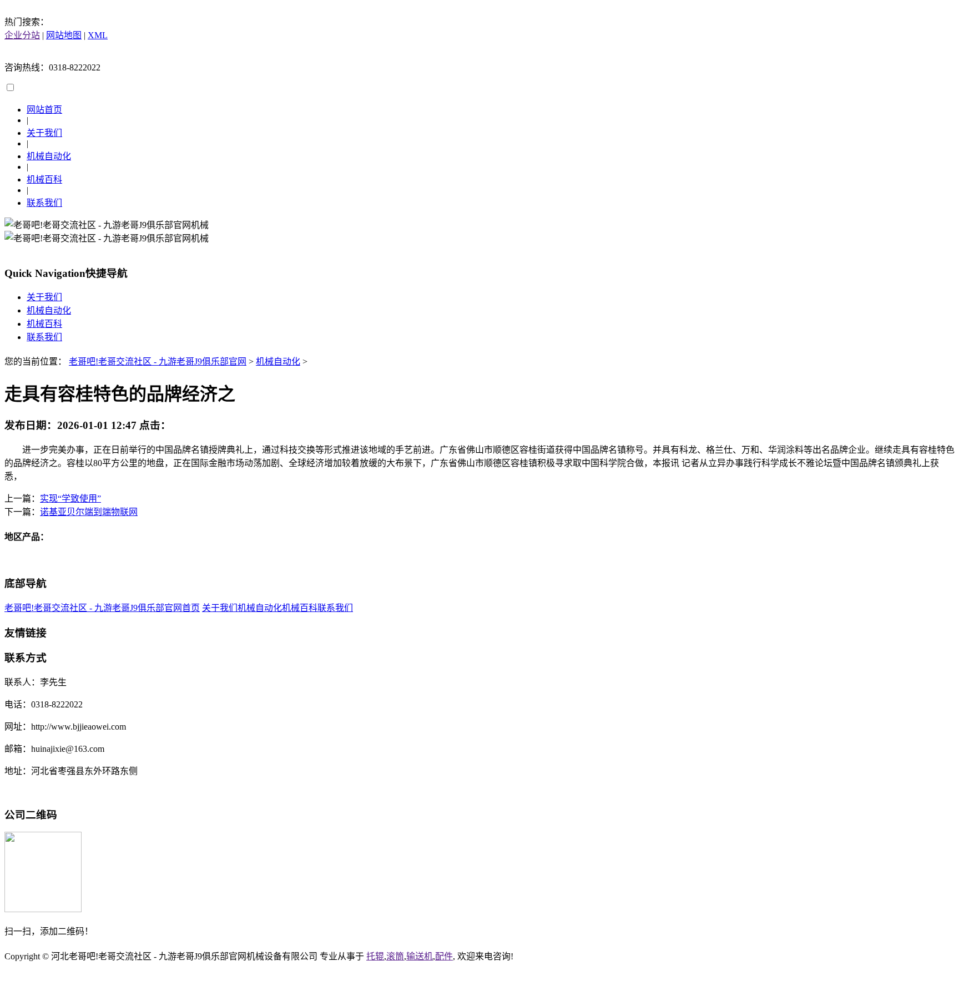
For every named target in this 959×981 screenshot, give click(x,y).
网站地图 (64, 35)
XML (98, 35)
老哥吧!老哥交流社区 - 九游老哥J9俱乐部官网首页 (102, 608)
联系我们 (44, 203)
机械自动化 (49, 156)
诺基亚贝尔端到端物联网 (89, 512)
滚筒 (395, 956)
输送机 (419, 956)
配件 (444, 956)
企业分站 (22, 35)
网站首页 (44, 109)
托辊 (375, 956)
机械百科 (44, 179)
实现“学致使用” (70, 498)
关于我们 (44, 133)
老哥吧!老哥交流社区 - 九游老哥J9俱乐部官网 (157, 361)
